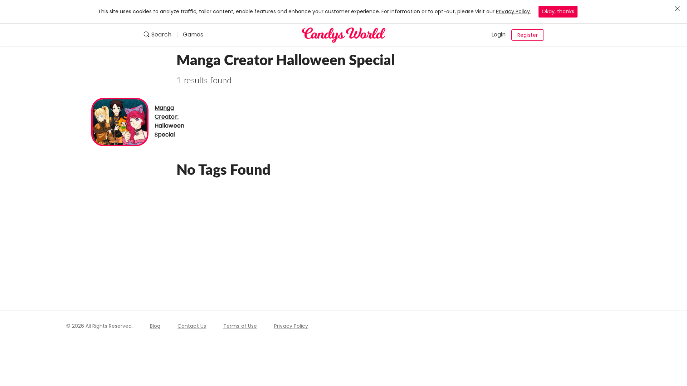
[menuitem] (160, 35)
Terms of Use (240, 326)
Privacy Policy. (513, 11)
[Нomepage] (343, 35)
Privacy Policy (291, 326)
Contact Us (191, 326)
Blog (155, 326)
